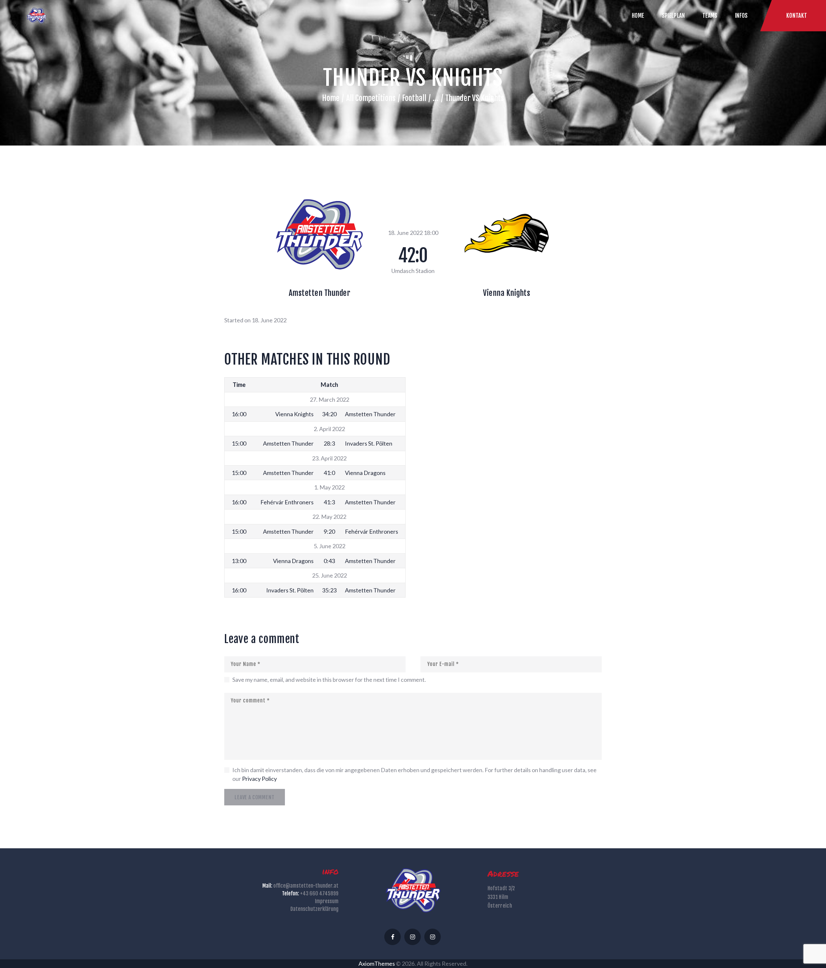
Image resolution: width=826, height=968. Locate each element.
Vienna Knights (506, 293)
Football (414, 98)
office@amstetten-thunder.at (305, 885)
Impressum (326, 901)
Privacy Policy (259, 778)
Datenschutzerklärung (314, 909)
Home (330, 98)
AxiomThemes (376, 963)
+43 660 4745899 (319, 893)
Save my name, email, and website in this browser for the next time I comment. (329, 679)
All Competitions (371, 98)
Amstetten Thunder (319, 293)
